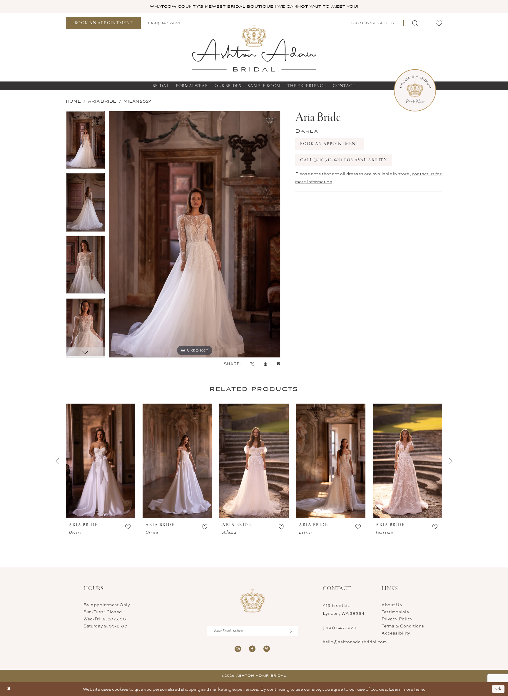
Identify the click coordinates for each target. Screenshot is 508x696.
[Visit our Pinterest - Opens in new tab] (266, 648)
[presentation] (100, 461)
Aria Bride (102, 101)
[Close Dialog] (9, 689)
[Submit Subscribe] (294, 631)
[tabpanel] (85, 142)
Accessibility (396, 633)
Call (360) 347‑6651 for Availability (343, 160)
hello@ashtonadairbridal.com (355, 642)
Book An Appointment (329, 144)
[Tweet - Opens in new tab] (252, 364)
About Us (392, 604)
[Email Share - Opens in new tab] (278, 364)
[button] (372, 23)
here (419, 689)
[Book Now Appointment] (415, 90)
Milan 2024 (137, 101)
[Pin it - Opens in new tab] (265, 364)
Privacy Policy (397, 619)
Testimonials (395, 612)
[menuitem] (103, 23)
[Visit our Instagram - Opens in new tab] (237, 648)
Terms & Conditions (403, 626)
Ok (498, 689)
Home (73, 101)
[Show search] (415, 23)
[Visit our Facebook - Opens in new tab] (252, 648)
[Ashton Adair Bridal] (254, 47)
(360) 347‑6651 (340, 627)
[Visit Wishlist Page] (439, 23)
